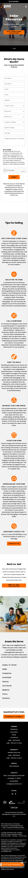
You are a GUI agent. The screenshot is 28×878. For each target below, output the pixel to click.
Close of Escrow (14, 48)
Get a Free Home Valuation (14, 32)
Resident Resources (14, 752)
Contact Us (14, 544)
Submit (14, 177)
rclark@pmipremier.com (14, 784)
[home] (6, 6)
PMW (9, 836)
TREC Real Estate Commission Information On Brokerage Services (12, 825)
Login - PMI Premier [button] (14, 740)
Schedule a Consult (14, 717)
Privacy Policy (23, 836)
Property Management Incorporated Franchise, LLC (14, 814)
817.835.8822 (14, 1)
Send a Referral (14, 766)
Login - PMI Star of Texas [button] (14, 743)
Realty (14, 735)
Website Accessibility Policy (10, 850)
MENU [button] (26, 7)
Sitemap (15, 836)
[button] (12, 794)
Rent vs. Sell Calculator (14, 585)
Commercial (14, 737)
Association (14, 732)
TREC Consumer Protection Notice (13, 828)
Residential (14, 729)
